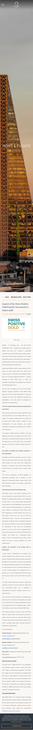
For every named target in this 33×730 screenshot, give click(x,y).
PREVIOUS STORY (16, 297)
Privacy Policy (18, 721)
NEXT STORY (27, 297)
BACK (7, 297)
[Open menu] (3, 4)
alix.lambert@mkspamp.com (9, 657)
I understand (16, 726)
